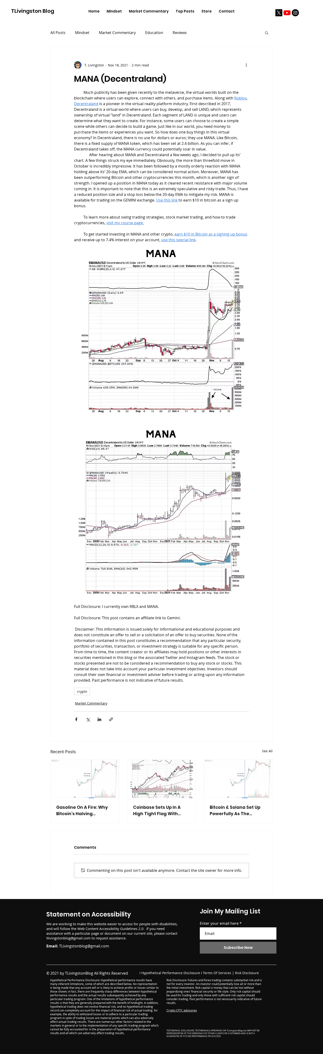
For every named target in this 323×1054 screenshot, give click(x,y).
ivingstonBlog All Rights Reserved (98, 973)
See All (267, 751)
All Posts (57, 32)
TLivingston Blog (32, 11)
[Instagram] (295, 12)
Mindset (82, 32)
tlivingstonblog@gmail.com (68, 938)
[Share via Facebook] (76, 719)
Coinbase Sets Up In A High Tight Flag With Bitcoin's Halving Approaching (157, 810)
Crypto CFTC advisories (181, 1010)
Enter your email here (219, 923)
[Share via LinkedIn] (99, 719)
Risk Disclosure (247, 973)
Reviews (180, 32)
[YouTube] (287, 12)
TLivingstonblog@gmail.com (84, 946)
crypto (82, 691)
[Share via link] (111, 719)
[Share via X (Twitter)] (88, 719)
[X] (278, 12)
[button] (266, 32)
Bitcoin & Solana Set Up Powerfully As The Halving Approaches (235, 810)
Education (154, 32)
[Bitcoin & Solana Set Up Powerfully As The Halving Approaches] (238, 779)
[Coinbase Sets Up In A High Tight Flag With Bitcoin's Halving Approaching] (161, 779)
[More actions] (246, 65)
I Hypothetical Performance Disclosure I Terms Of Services (185, 973)
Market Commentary (117, 32)
